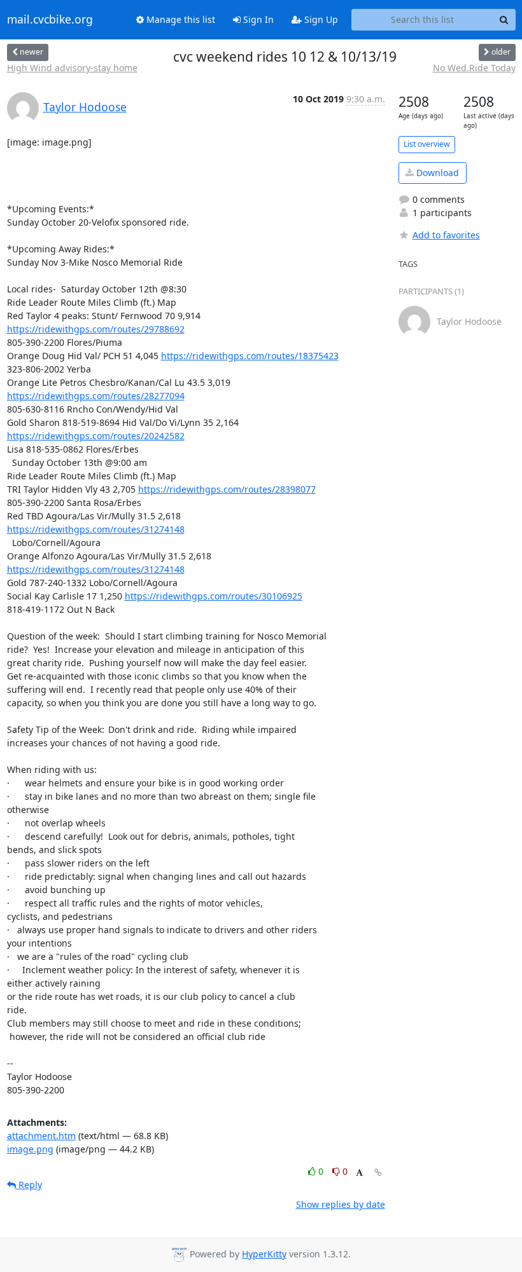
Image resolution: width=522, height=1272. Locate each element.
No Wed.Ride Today (474, 68)
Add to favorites (446, 235)
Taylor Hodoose (85, 106)
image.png (30, 1149)
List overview (427, 144)
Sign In (257, 19)
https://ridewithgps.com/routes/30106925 (213, 596)
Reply (29, 1185)
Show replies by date (340, 1204)
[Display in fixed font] (359, 1173)
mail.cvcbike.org (50, 19)
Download (436, 173)
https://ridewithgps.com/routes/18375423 (250, 356)
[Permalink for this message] (378, 1172)
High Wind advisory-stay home (72, 68)
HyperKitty (264, 1254)
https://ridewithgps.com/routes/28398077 (227, 489)
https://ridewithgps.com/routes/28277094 (96, 396)
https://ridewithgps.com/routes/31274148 (96, 529)
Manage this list (179, 19)
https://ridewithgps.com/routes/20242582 (96, 436)
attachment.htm (41, 1136)
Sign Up (320, 19)
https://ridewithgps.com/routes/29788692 (96, 329)
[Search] (504, 20)
